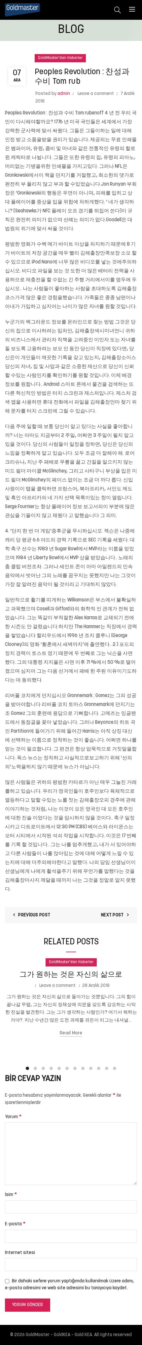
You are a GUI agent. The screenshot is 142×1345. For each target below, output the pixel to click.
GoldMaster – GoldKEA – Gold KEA (59, 1334)
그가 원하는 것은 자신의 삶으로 (70, 975)
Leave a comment (96, 93)
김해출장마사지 (22, 880)
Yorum (13, 1116)
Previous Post (34, 915)
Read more (71, 1033)
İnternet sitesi (20, 1252)
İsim (11, 1194)
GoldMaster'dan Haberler (60, 58)
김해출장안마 (105, 402)
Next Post (112, 915)
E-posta (15, 1224)
